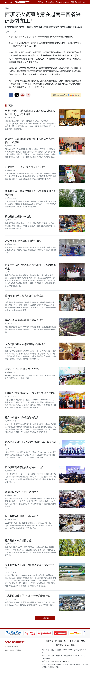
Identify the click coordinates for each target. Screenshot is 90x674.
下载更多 (45, 618)
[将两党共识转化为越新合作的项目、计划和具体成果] (72, 272)
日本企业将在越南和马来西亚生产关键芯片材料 (30, 393)
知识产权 (49, 641)
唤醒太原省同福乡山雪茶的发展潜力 (24, 320)
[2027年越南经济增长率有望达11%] (72, 247)
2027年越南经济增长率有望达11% (23, 240)
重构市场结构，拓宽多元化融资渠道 (24, 295)
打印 (22, 95)
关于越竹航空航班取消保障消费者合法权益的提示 (30, 567)
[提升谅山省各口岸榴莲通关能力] (72, 424)
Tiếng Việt (42, 2)
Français (59, 2)
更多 (10, 105)
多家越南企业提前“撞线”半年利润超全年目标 (29, 595)
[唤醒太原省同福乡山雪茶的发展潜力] (72, 327)
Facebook (11, 95)
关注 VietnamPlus (60, 95)
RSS (66, 641)
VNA (83, 641)
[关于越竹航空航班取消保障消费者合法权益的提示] (72, 572)
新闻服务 (59, 645)
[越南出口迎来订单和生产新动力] (72, 499)
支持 (71, 641)
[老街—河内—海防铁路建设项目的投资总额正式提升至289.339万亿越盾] (72, 117)
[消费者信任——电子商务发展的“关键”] (72, 174)
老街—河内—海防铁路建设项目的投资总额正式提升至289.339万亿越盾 (30, 112)
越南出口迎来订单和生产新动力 (22, 491)
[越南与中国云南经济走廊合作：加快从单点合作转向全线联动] (72, 145)
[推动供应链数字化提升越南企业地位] (72, 474)
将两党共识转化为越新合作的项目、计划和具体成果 (30, 267)
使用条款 (58, 641)
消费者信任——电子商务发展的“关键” (25, 166)
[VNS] (14, 633)
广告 (67, 645)
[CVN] (29, 633)
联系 (73, 645)
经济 (7, 8)
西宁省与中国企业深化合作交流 (22, 368)
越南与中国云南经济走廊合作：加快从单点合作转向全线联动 (30, 140)
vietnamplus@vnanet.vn (60, 661)
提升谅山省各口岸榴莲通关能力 (22, 417)
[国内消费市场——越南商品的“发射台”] (72, 351)
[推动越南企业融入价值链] (72, 223)
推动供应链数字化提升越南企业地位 (24, 467)
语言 (77, 641)
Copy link (28, 95)
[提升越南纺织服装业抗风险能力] (72, 523)
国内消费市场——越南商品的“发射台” (25, 344)
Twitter (16, 95)
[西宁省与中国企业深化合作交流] (72, 376)
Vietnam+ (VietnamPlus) (22, 2)
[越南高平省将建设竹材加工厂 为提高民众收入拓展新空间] (72, 198)
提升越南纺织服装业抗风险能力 (22, 516)
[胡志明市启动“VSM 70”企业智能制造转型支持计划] (72, 449)
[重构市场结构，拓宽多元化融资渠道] (72, 302)
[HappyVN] (75, 633)
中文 (72, 2)
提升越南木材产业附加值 (18, 540)
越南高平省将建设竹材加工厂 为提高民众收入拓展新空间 (30, 193)
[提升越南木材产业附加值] (72, 547)
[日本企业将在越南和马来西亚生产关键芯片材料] (72, 400)
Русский (78, 2)
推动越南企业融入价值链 (18, 216)
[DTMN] (44, 633)
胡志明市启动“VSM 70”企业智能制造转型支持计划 (30, 444)
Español (66, 2)
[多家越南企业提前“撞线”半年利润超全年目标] (72, 602)
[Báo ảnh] (60, 633)
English (51, 2)
